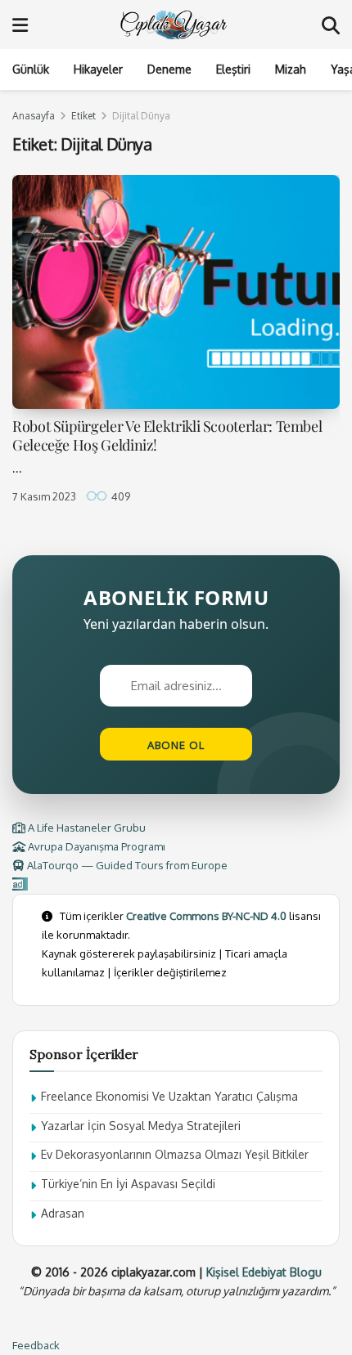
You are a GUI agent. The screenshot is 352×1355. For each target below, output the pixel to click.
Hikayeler (98, 69)
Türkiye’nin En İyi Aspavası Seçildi (128, 1184)
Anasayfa (33, 116)
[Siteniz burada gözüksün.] (20, 884)
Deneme (169, 69)
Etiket (83, 116)
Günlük (30, 69)
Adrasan (62, 1213)
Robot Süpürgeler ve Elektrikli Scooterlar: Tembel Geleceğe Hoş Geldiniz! (167, 435)
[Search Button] (331, 24)
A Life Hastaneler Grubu (85, 827)
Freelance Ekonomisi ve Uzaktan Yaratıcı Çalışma (169, 1096)
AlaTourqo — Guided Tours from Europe (126, 865)
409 (119, 496)
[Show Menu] (20, 24)
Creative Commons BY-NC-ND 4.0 (206, 915)
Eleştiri (233, 69)
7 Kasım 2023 (44, 496)
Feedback (36, 1345)
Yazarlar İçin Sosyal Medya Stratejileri (141, 1126)
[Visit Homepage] (175, 24)
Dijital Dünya (141, 116)
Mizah (290, 69)
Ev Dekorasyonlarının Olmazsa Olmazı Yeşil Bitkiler (175, 1154)
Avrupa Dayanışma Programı (95, 846)
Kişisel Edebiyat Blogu (264, 1272)
